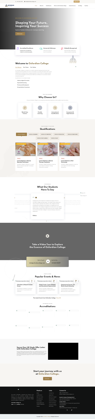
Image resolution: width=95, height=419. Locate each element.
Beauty (19, 158)
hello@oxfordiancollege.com (31, 1)
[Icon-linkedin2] (63, 410)
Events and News (52, 402)
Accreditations (40, 399)
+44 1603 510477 (20, 1)
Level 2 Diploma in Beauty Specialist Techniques (24, 161)
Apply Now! (76, 1)
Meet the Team (40, 397)
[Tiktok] (72, 410)
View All (58, 298)
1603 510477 (65, 392)
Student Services (72, 5)
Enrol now (47, 378)
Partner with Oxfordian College (60, 5)
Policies (38, 406)
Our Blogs (80, 5)
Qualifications (48, 5)
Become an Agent (52, 397)
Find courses (19, 33)
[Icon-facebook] (60, 410)
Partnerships (39, 400)
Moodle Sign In (52, 399)
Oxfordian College (46, 416)
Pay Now (86, 5)
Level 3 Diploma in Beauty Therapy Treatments (46, 161)
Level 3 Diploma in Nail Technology (67, 161)
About (38, 393)
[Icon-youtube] (69, 410)
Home (36, 5)
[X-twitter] (67, 410)
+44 (62, 392)
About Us (41, 5)
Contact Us (51, 393)
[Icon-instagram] (65, 410)
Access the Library (52, 400)
